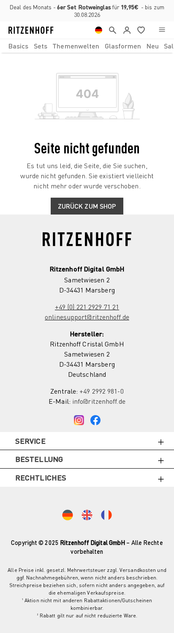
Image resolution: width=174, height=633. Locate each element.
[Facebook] (95, 418)
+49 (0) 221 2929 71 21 (87, 307)
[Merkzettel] (141, 30)
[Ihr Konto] (126, 30)
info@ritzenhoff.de (98, 401)
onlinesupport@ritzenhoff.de (87, 317)
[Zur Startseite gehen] (31, 30)
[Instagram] (79, 418)
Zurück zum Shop (87, 206)
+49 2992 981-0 (101, 391)
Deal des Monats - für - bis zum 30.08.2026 (87, 10)
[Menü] (162, 30)
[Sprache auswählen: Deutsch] (98, 30)
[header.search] (112, 30)
